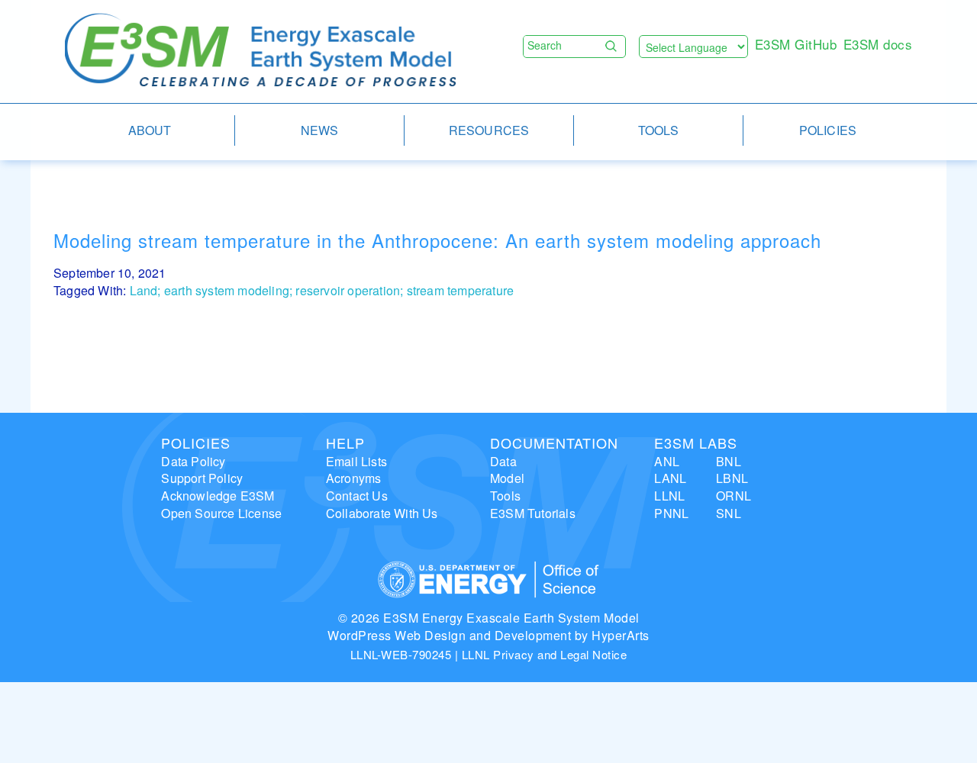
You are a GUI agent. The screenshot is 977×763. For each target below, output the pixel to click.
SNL (728, 513)
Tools (505, 495)
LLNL (669, 495)
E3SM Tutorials (533, 513)
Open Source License (221, 513)
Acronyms (354, 478)
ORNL (733, 495)
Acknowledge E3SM (217, 495)
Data (503, 461)
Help (345, 442)
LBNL (732, 478)
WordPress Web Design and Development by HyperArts (488, 635)
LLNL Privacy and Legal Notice (544, 654)
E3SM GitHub (796, 43)
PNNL (671, 513)
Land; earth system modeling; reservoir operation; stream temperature (322, 290)
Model (507, 478)
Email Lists (356, 461)
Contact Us (357, 495)
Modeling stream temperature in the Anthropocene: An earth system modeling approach (437, 240)
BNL (728, 461)
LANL (670, 478)
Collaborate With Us (382, 513)
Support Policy (202, 478)
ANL (666, 461)
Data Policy (193, 461)
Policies (196, 442)
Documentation (554, 442)
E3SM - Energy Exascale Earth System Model (260, 50)
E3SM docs (878, 43)
